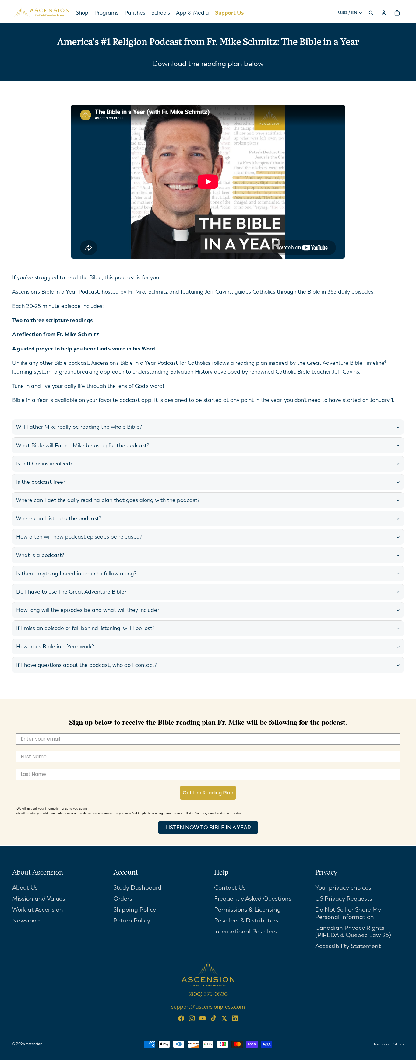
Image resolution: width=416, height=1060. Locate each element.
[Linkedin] (234, 1018)
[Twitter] (224, 1018)
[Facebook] (181, 1018)
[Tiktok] (213, 1018)
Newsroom (27, 920)
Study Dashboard (137, 887)
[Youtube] (202, 1018)
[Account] (383, 12)
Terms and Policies (388, 1044)
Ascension (34, 1044)
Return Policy (131, 920)
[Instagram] (192, 1018)
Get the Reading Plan (208, 792)
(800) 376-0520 (208, 994)
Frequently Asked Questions (252, 898)
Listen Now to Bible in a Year (208, 827)
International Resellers (245, 931)
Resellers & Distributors (246, 920)
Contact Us (230, 887)
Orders (122, 898)
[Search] (371, 12)
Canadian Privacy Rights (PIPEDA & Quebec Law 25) (353, 931)
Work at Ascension (37, 909)
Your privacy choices (343, 887)
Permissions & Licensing (247, 909)
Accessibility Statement (348, 945)
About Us (25, 887)
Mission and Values (38, 898)
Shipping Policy (134, 909)
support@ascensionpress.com (208, 1006)
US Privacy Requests (343, 898)
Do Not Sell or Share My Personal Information (348, 913)
